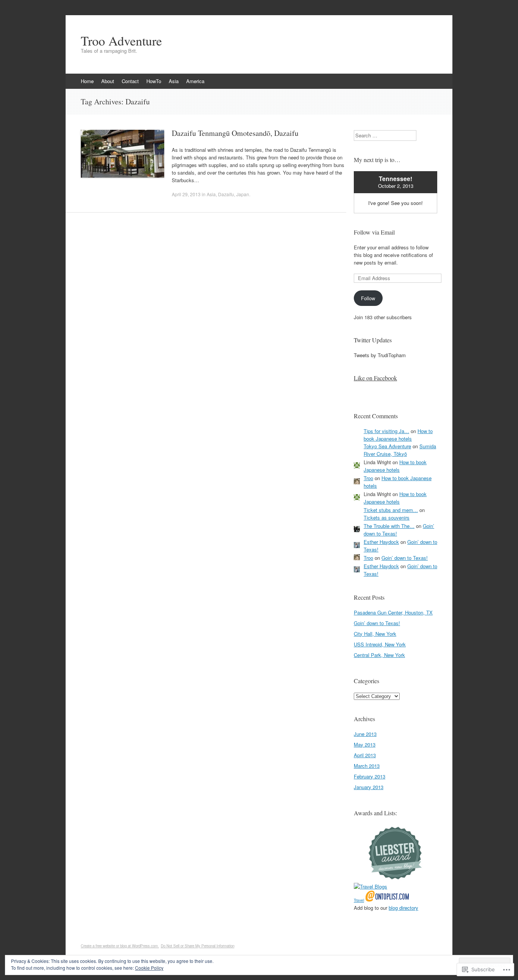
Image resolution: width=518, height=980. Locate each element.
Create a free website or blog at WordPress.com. (120, 945)
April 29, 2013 (186, 194)
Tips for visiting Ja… (386, 431)
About (107, 81)
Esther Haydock (381, 541)
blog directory (403, 907)
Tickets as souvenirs (387, 517)
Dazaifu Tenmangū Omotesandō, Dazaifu (235, 133)
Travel (359, 900)
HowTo (153, 81)
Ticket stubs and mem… (391, 510)
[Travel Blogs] (370, 886)
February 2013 (369, 776)
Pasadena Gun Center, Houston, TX (393, 612)
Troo (368, 478)
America (195, 81)
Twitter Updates (373, 340)
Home (87, 81)
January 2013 (368, 787)
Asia (174, 81)
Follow (368, 298)
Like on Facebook (375, 378)
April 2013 (365, 755)
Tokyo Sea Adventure (387, 446)
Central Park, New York (379, 655)
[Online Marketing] (387, 899)
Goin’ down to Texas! (404, 557)
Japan (242, 194)
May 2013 (364, 744)
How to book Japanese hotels (398, 434)
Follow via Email (374, 232)
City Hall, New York (375, 633)
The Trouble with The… (389, 525)
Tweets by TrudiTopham (380, 355)
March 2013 (367, 765)
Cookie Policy (149, 967)
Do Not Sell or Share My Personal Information (197, 945)
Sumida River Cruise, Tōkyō (400, 450)
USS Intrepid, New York (380, 644)
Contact (130, 81)
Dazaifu (226, 194)
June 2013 (365, 733)
